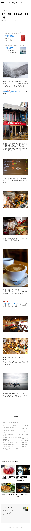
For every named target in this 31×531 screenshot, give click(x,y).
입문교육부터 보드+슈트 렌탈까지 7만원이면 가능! (10, 51)
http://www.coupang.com (12, 33)
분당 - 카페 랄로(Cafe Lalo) (9, 442)
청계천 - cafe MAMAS (8, 440)
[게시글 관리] (10, 417)
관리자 (21, 527)
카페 (9, 422)
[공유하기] (8, 417)
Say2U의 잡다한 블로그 (8, 510)
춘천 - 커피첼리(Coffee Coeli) (10, 444)
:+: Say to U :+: (15, 2)
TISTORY (16, 527)
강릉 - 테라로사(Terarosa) (9, 446)
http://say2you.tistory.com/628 (13, 303)
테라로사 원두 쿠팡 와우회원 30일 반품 (10, 36)
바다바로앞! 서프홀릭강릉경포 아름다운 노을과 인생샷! (10, 48)
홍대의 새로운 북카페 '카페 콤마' (10, 425)
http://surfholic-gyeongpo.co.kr (13, 45)
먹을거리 (5, 422)
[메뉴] (2, 2)
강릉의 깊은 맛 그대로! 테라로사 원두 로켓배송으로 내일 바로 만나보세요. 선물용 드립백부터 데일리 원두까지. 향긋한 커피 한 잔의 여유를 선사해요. (10, 39)
